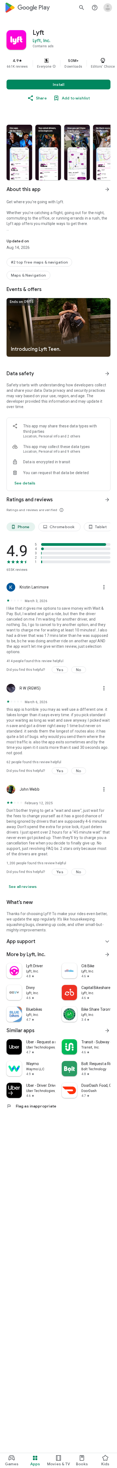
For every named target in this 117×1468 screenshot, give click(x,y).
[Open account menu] (107, 7)
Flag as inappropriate (31, 1106)
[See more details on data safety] (25, 483)
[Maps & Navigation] (28, 275)
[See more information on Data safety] (107, 373)
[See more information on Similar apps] (107, 1030)
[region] (58, 63)
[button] (54, 66)
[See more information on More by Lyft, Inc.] (107, 954)
